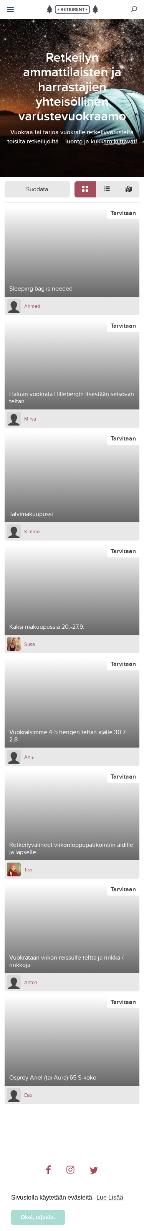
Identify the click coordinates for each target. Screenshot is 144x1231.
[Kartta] (128, 189)
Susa (29, 644)
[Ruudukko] (85, 189)
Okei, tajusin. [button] (38, 1217)
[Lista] (107, 189)
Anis (29, 756)
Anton (30, 982)
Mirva (30, 418)
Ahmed (32, 305)
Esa (28, 1094)
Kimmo (32, 531)
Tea (28, 869)
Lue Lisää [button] (109, 1197)
